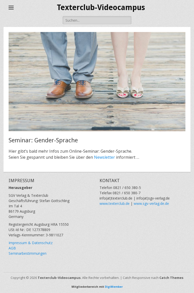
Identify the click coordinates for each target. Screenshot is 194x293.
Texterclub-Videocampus (101, 7)
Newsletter (105, 157)
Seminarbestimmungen (27, 253)
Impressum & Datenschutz (31, 242)
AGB (12, 248)
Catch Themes (171, 277)
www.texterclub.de (115, 203)
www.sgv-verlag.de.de (151, 203)
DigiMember (114, 286)
